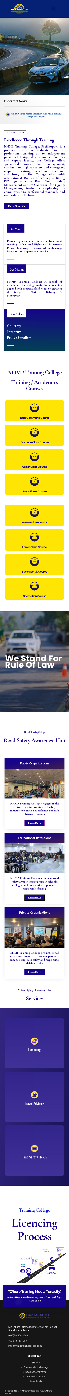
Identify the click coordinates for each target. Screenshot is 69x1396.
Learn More (34, 823)
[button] (53, 8)
